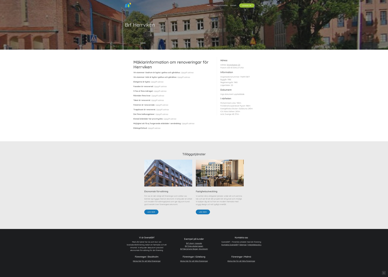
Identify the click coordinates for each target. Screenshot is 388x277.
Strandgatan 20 (233, 65)
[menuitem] (209, 5)
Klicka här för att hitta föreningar (147, 261)
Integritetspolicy (254, 245)
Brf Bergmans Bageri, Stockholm (194, 249)
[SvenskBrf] (128, 5)
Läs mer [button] (151, 212)
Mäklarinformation (220, 5)
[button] (259, 5)
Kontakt (233, 5)
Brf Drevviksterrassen (194, 246)
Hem (209, 5)
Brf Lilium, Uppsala (194, 243)
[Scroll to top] (384, 273)
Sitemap (243, 245)
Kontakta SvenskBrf (229, 245)
